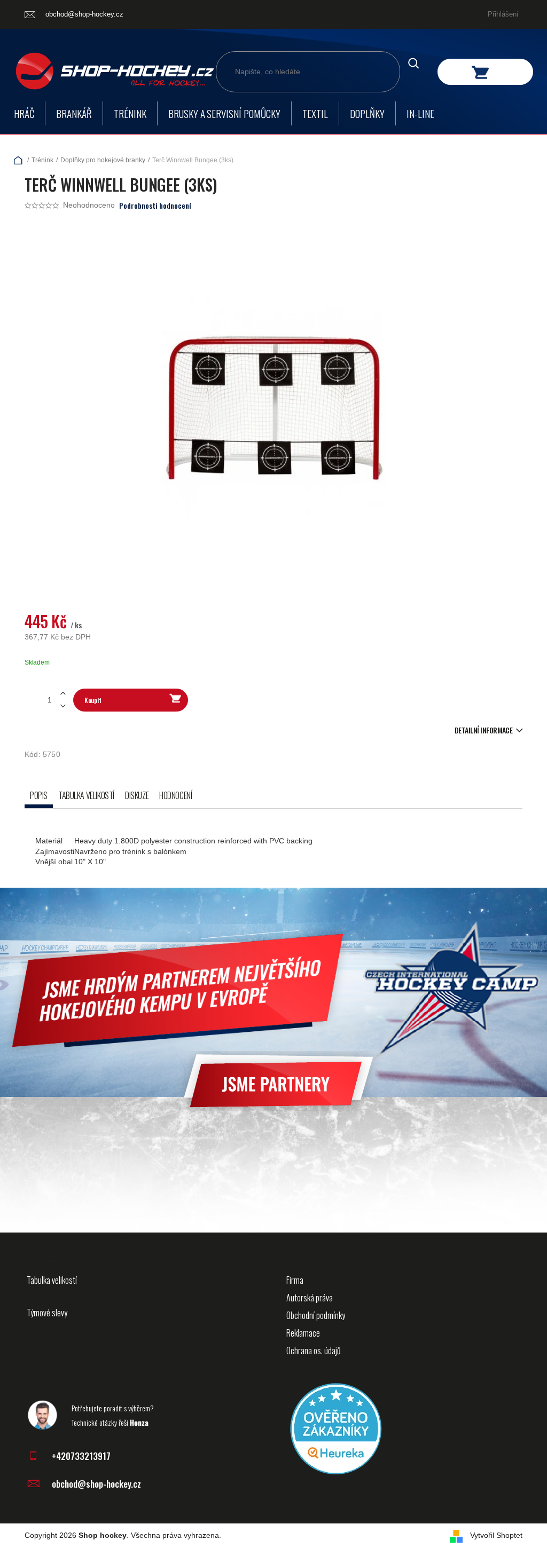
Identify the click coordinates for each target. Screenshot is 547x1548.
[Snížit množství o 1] (62, 706)
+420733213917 (81, 1456)
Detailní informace (483, 730)
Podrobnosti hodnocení (155, 205)
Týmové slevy (47, 1312)
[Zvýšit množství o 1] (62, 694)
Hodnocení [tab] (175, 795)
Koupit (92, 700)
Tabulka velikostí (52, 1280)
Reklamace (303, 1332)
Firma (294, 1280)
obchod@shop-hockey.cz (96, 1483)
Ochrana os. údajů (313, 1350)
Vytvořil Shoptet (496, 1535)
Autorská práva (309, 1297)
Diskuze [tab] (137, 795)
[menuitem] (24, 113)
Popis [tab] (39, 795)
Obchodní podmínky (315, 1315)
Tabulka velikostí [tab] (86, 795)
